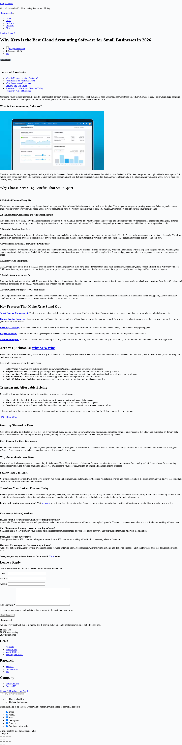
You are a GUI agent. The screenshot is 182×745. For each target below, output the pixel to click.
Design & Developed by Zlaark (14, 691)
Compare (10, 25)
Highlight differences (18, 702)
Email (4, 578)
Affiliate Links (5, 60)
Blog (8, 28)
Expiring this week (14, 654)
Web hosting (11, 649)
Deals (8, 20)
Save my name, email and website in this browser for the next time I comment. (38, 610)
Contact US (11, 686)
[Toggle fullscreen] (4, 736)
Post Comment (7, 615)
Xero (51, 556)
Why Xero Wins (43, 348)
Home (8, 18)
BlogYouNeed (6, 3)
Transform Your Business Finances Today (24, 88)
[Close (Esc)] (10, 736)
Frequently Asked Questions (18, 91)
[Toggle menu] (13, 13)
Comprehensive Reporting (12, 319)
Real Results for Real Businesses (20, 80)
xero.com (46, 503)
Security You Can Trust (16, 86)
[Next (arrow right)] (4, 739)
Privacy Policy (12, 683)
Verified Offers (12, 652)
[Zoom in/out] (1, 736)
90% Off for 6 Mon (8, 417)
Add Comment (7, 605)
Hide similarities (16, 699)
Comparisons (11, 669)
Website (3, 584)
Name (4, 573)
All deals (10, 647)
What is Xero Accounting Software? (22, 78)
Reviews (10, 23)
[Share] (7, 736)
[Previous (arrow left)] (1, 739)
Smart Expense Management (14, 313)
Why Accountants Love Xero (19, 83)
